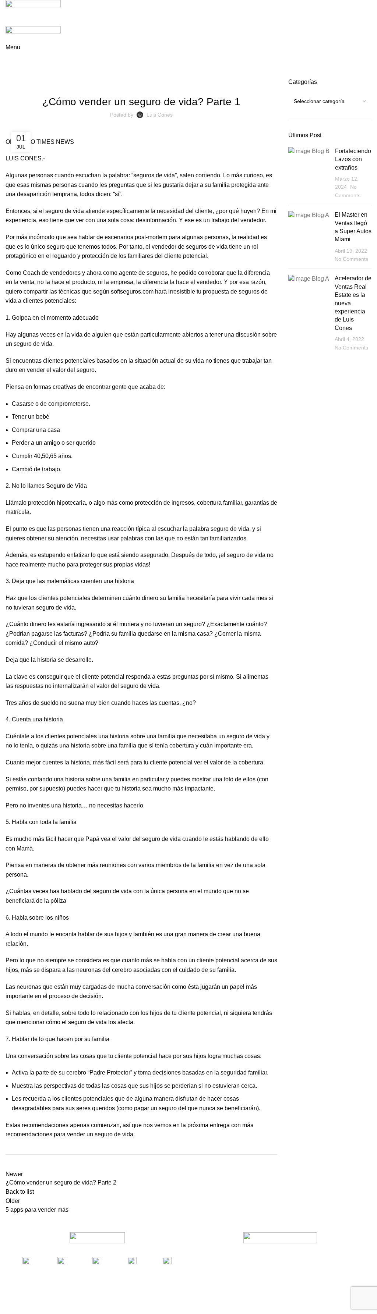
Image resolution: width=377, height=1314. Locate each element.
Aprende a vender (45, 73)
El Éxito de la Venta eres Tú (223, 82)
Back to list (20, 1192)
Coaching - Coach (163, 82)
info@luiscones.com (141, 1270)
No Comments (351, 259)
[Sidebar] (9, 1305)
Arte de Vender (92, 82)
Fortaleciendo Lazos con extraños (353, 159)
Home (12, 73)
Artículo (126, 82)
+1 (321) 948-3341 (53, 1270)
